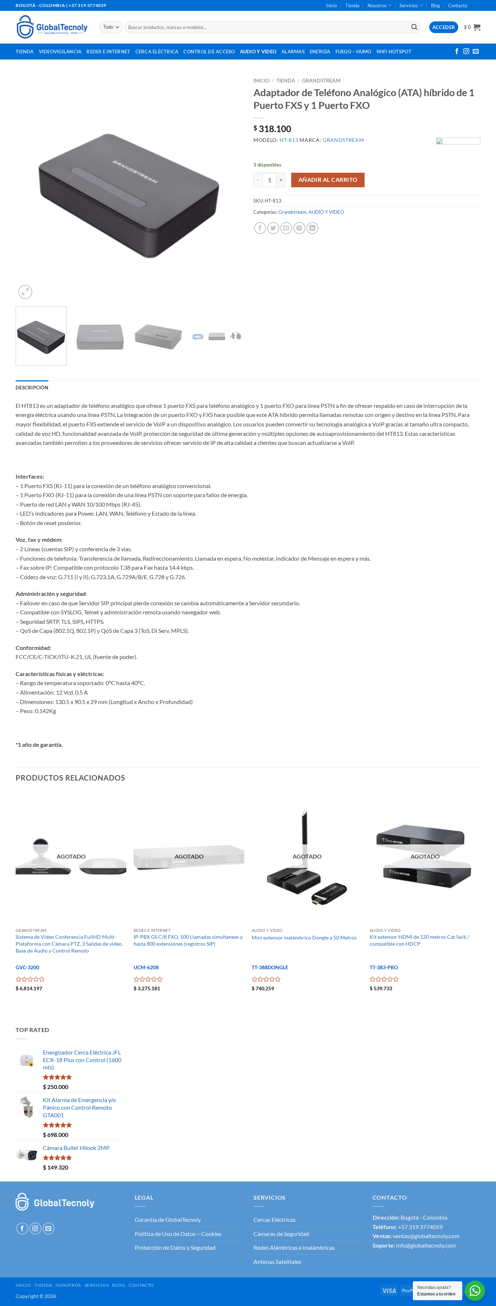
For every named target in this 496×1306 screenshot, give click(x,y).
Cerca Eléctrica (157, 51)
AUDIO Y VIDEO (326, 212)
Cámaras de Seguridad (281, 1233)
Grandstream (321, 80)
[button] (472, 27)
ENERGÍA (320, 51)
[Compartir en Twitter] (273, 228)
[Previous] (29, 187)
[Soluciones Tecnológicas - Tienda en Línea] (52, 27)
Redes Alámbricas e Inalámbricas (294, 1247)
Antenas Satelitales (277, 1261)
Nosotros (377, 5)
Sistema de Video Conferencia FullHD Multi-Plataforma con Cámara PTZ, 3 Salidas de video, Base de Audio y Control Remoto (69, 943)
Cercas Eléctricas (274, 1219)
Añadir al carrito (328, 179)
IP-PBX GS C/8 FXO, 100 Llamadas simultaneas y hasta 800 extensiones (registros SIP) (188, 940)
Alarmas (293, 51)
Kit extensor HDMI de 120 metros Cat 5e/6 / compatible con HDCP (419, 940)
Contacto (457, 5)
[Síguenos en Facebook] (457, 51)
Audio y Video (258, 51)
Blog (435, 5)
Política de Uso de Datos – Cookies (178, 1233)
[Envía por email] (286, 228)
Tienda (352, 5)
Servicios (408, 5)
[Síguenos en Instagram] (466, 51)
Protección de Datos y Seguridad (175, 1247)
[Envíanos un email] (476, 51)
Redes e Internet (108, 51)
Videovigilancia (60, 51)
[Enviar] (414, 27)
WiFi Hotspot (394, 51)
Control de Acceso (209, 51)
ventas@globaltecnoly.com (426, 1235)
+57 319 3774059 (420, 1226)
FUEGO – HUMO (353, 51)
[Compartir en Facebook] (260, 228)
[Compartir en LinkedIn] (312, 228)
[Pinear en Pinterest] (299, 228)
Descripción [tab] (32, 387)
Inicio (331, 5)
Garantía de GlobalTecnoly (168, 1219)
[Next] (228, 187)
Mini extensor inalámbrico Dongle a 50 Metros (304, 937)
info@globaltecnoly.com (426, 1245)
